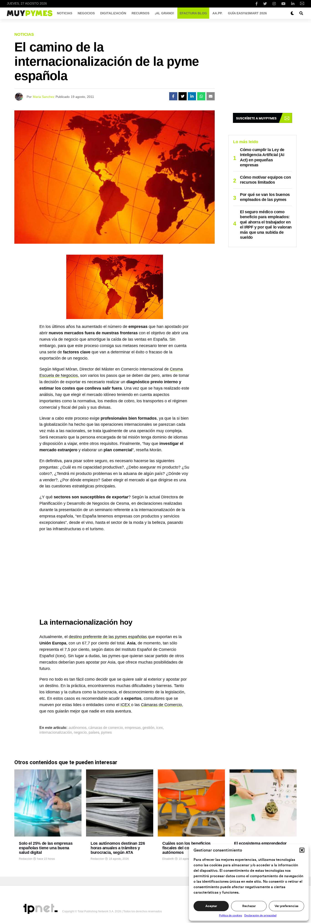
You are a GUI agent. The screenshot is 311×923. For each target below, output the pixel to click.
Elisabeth (168, 858)
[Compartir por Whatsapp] (201, 96)
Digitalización (113, 13)
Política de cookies (230, 915)
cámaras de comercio (105, 728)
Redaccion (25, 858)
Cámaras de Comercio (161, 704)
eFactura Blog (193, 13)
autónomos (78, 728)
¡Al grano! (164, 13)
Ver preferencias (286, 906)
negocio (80, 732)
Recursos (140, 13)
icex (159, 728)
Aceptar (211, 906)
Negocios (86, 13)
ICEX (125, 704)
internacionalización (55, 732)
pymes (106, 732)
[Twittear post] (182, 96)
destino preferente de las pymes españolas (108, 636)
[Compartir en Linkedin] (192, 96)
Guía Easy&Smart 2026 (247, 13)
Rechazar (249, 906)
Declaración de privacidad (260, 915)
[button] (302, 850)
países (94, 732)
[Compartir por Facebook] (173, 96)
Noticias (64, 13)
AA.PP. (217, 13)
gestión (148, 728)
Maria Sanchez (43, 97)
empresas (133, 728)
